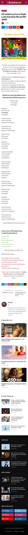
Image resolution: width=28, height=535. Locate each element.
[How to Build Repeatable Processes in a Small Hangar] (5, 490)
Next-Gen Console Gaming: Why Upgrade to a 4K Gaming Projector (18, 454)
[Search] (26, 2)
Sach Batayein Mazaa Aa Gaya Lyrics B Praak (20, 294)
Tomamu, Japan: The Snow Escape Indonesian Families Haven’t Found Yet (18, 401)
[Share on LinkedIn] (14, 27)
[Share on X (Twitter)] (7, 27)
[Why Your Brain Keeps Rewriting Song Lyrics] (6, 411)
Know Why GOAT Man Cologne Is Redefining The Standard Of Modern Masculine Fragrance (19, 463)
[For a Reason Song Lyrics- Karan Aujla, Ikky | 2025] (14, 352)
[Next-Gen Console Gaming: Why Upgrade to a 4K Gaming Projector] (5, 455)
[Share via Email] (21, 27)
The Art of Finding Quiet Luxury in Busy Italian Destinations (17, 418)
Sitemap (22, 531)
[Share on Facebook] (3, 27)
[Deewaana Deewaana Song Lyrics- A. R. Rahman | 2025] (14, 330)
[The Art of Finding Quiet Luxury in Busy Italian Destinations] (6, 419)
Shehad (7, 23)
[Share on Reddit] (18, 27)
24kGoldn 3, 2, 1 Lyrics (7, 292)
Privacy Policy (9, 531)
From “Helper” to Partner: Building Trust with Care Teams (17, 497)
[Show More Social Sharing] (25, 27)
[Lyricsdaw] (14, 2)
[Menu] (2, 2)
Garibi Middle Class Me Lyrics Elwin (10, 258)
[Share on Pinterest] (10, 27)
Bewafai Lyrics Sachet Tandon (9, 262)
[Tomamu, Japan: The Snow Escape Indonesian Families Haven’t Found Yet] (6, 402)
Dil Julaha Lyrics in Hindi (13, 274)
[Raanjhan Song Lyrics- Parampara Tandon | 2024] (14, 375)
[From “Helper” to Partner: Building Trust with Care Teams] (5, 498)
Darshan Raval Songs (18, 223)
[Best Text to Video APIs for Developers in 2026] (6, 428)
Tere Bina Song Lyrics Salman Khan (10, 268)
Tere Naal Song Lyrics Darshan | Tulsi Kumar (12, 260)
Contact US (16, 531)
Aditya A (4, 10)
